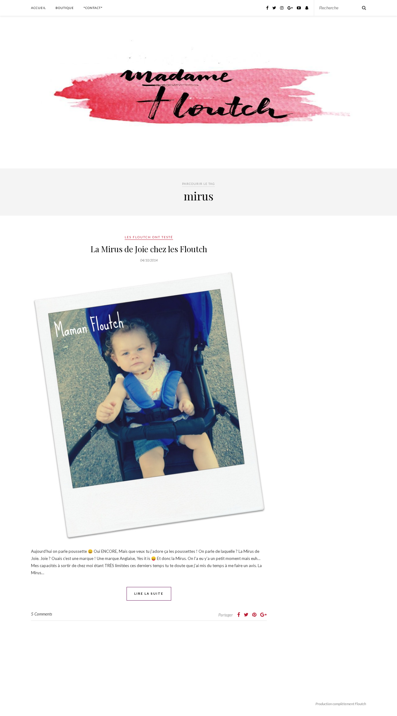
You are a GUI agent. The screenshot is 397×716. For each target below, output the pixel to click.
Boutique (65, 8)
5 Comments (41, 613)
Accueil (38, 8)
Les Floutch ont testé (149, 237)
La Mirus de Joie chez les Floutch (149, 249)
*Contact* (93, 8)
